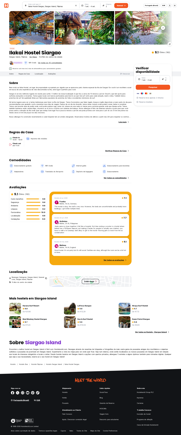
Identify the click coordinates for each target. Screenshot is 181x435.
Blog (101, 398)
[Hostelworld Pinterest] (32, 392)
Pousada (65, 403)
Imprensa (140, 398)
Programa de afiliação (145, 419)
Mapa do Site (95, 431)
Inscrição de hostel (144, 414)
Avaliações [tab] (52, 74)
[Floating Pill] (163, 28)
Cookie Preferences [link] (110, 431)
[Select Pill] (170, 5)
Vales (71, 431)
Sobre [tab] (11, 74)
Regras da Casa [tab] (24, 74)
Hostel (12, 48)
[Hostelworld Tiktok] (37, 392)
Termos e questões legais (48, 431)
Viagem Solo (104, 414)
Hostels (65, 392)
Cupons (63, 431)
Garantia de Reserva (107, 403)
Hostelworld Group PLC (145, 392)
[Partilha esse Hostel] (170, 44)
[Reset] (75, 5)
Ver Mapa (33, 57)
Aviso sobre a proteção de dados (23, 431)
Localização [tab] (39, 74)
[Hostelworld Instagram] (22, 392)
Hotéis (64, 398)
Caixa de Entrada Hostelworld (147, 425)
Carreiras (140, 403)
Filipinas (24, 57)
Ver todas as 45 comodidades (50, 63)
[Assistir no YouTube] (27, 392)
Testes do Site (81, 431)
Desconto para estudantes (109, 419)
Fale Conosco (67, 414)
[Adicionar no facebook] (12, 392)
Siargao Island (14, 57)
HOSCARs (103, 408)
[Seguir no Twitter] (17, 392)
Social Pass (104, 392)
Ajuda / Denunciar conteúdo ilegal (74, 419)
